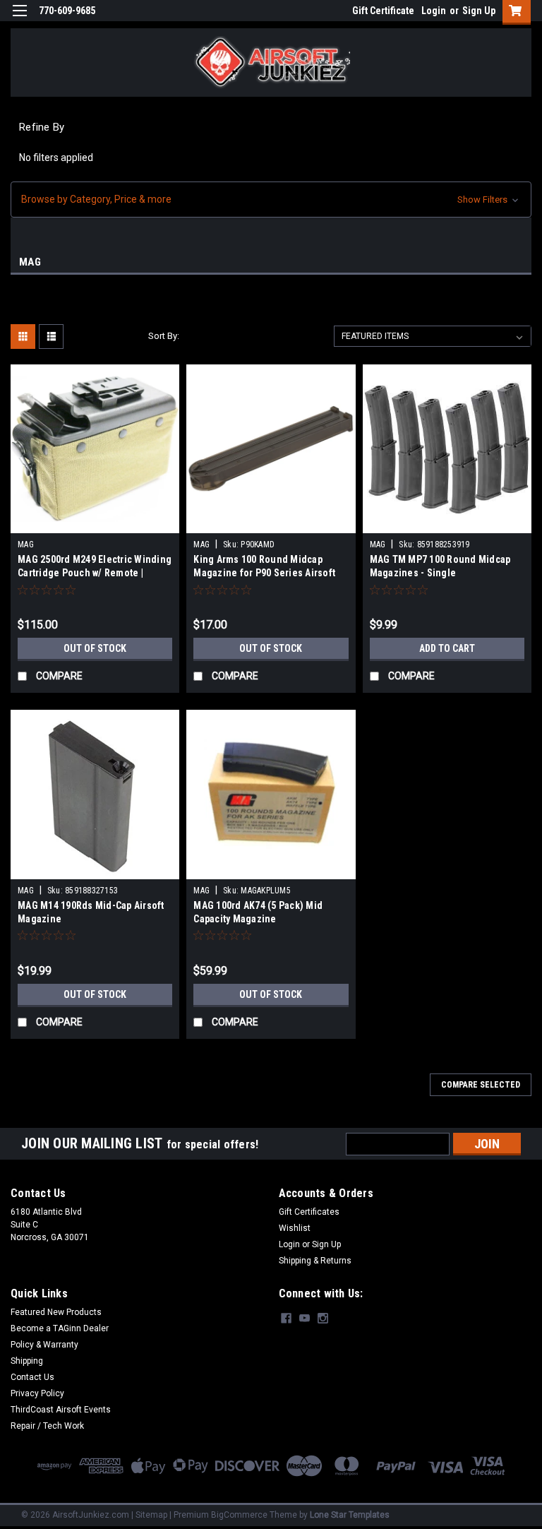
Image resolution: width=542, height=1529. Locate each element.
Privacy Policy (37, 1393)
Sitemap (151, 1515)
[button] (271, 200)
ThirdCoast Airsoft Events (61, 1410)
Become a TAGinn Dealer (60, 1328)
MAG (26, 544)
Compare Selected (480, 1085)
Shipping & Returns (315, 1261)
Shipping (27, 1361)
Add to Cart (447, 648)
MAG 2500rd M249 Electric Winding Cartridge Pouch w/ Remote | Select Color (94, 573)
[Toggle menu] (19, 19)
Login (433, 10)
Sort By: (163, 336)
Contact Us (32, 1377)
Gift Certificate (383, 10)
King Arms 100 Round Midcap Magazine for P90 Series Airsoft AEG (264, 573)
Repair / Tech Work (47, 1426)
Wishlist (295, 1228)
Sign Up (478, 10)
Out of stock (95, 648)
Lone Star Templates (350, 1515)
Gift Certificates (309, 1212)
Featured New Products (56, 1312)
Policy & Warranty (44, 1345)
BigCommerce (239, 1515)
